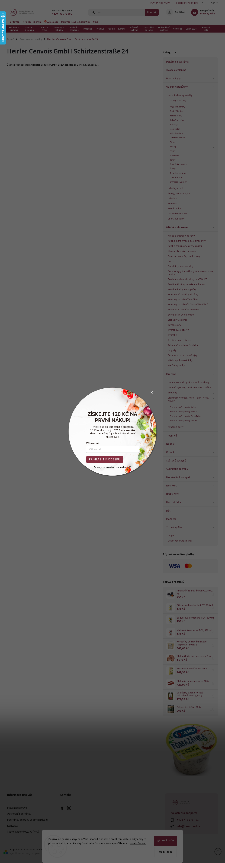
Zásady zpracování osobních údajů (112, 467)
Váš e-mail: (93, 443)
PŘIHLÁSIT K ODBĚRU (104, 459)
